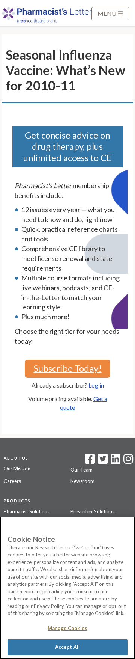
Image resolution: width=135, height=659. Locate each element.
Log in (96, 385)
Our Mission (17, 469)
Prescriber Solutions (92, 511)
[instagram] (128, 461)
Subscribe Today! (68, 368)
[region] (67, 588)
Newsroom (82, 481)
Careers (12, 481)
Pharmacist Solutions (27, 511)
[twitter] (102, 461)
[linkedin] (115, 461)
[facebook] (90, 461)
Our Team (81, 470)
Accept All (67, 647)
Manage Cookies (67, 628)
